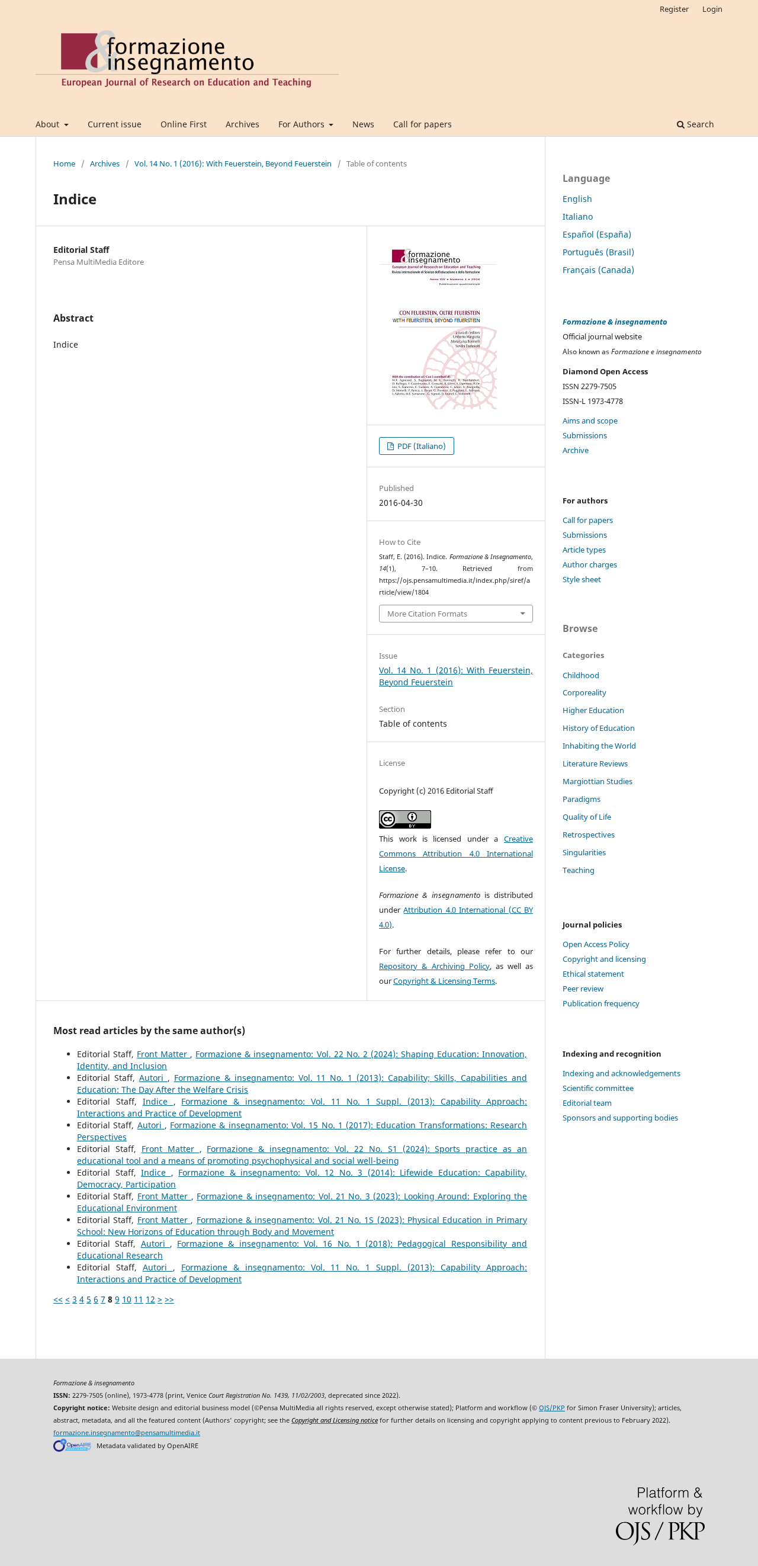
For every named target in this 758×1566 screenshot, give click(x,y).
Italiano (578, 216)
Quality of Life (587, 816)
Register (674, 9)
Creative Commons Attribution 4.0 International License (456, 853)
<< (58, 1299)
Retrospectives (589, 834)
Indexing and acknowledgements (621, 1073)
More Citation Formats (427, 613)
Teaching (579, 870)
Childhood (581, 675)
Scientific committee (598, 1088)
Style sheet (582, 579)
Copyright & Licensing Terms (444, 980)
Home (64, 163)
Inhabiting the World (599, 745)
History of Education (599, 728)
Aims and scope (590, 420)
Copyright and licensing (604, 959)
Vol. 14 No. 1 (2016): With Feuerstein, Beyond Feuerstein (233, 163)
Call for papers (422, 124)
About (49, 124)
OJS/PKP (552, 1408)
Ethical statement (593, 973)
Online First (183, 124)
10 (126, 1299)
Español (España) (597, 234)
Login (712, 9)
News (363, 124)
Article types (584, 549)
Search (699, 124)
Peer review (583, 988)
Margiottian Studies (597, 781)
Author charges (590, 564)
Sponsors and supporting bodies (620, 1117)
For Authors (302, 124)
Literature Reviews (595, 763)
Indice (158, 1101)
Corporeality (584, 692)
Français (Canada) (598, 269)
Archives (242, 124)
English (577, 198)
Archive (576, 450)
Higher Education (593, 710)
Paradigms (581, 799)
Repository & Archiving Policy (434, 966)
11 (138, 1299)
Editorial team (587, 1103)
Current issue (115, 124)
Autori (153, 1077)
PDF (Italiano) (421, 446)
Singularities (584, 852)
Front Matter (163, 1054)
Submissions (585, 435)
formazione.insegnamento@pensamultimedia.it (126, 1433)
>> (169, 1299)
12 (150, 1299)
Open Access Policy (596, 944)
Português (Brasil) (598, 252)
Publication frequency (601, 1003)
